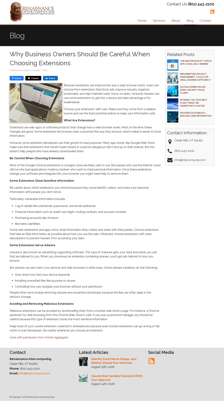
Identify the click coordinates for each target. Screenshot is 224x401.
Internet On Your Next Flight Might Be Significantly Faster (193, 103)
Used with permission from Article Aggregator (39, 337)
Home (142, 20)
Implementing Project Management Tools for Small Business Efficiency (195, 77)
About (176, 20)
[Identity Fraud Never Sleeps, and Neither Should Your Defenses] (83, 362)
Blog (190, 20)
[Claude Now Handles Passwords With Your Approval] (83, 379)
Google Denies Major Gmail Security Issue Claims (192, 90)
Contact (205, 20)
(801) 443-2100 (201, 4)
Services (159, 20)
